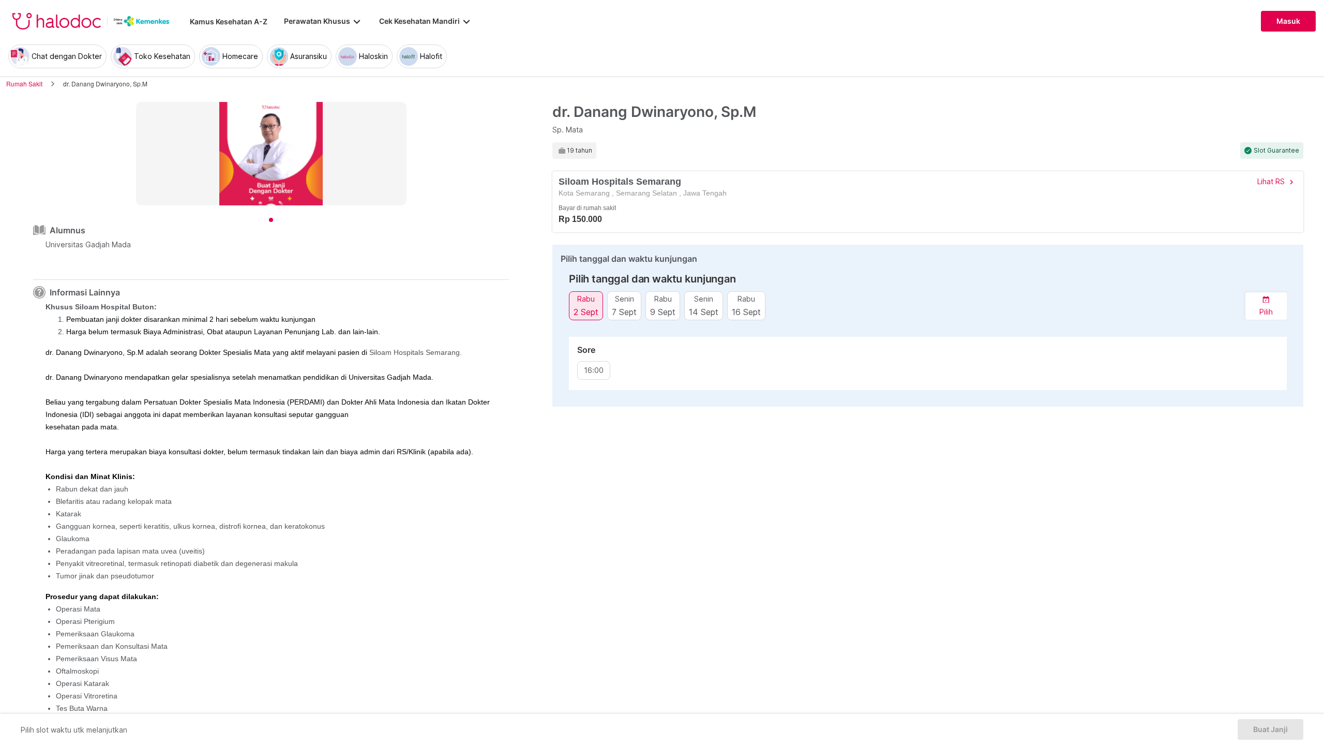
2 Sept (586, 312)
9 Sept (662, 312)
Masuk (1288, 21)
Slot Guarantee (1276, 150)
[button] (1266, 306)
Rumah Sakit (24, 83)
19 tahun (579, 150)
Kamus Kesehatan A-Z (228, 21)
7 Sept (624, 312)
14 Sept (703, 312)
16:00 (594, 370)
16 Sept (746, 312)
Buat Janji (1270, 729)
